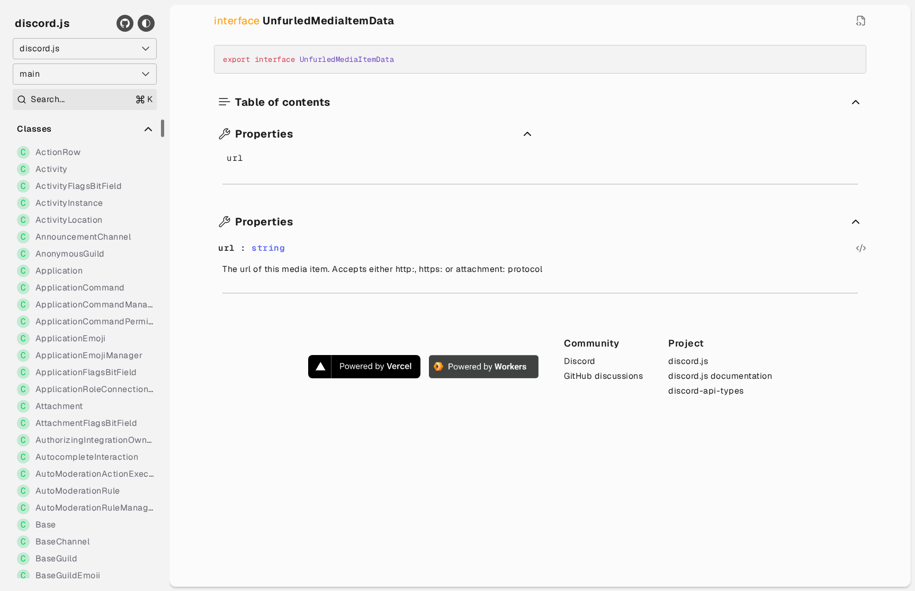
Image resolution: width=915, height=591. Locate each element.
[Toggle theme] (146, 23)
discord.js (42, 23)
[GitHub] (124, 23)
